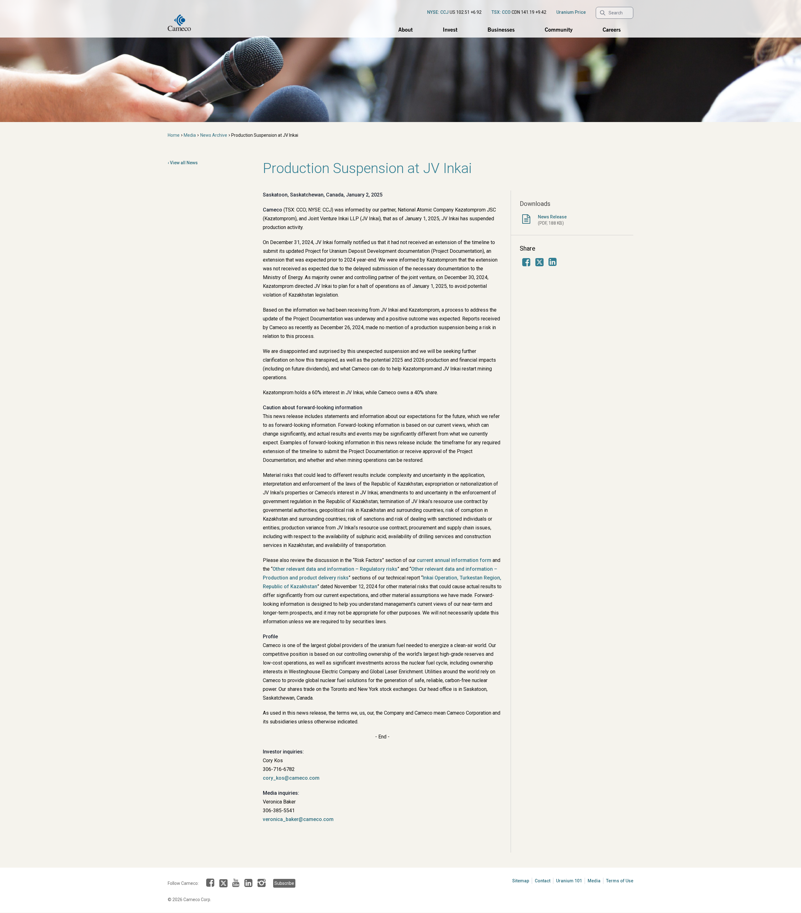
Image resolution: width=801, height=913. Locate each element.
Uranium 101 (569, 880)
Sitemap (520, 880)
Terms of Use (619, 880)
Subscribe (284, 883)
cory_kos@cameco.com (291, 778)
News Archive (213, 135)
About (405, 29)
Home (174, 135)
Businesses (501, 29)
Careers (612, 29)
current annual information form (454, 560)
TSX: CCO (501, 12)
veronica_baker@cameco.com (298, 819)
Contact (542, 880)
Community (559, 29)
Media (190, 135)
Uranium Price (571, 12)
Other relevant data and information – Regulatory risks (335, 569)
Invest (450, 29)
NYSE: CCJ (438, 12)
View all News (184, 162)
